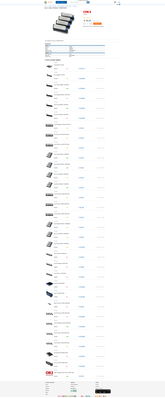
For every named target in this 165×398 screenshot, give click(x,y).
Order (47, 384)
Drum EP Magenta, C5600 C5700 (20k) (62, 124)
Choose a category (61, 2)
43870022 (56, 227)
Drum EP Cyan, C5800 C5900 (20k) (61, 203)
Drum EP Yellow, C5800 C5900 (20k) (62, 193)
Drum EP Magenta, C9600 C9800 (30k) (62, 323)
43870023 (56, 237)
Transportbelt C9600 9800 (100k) (61, 352)
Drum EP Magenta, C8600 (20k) (61, 263)
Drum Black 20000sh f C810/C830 (61, 114)
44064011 (55, 108)
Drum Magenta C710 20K (59, 74)
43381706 (56, 128)
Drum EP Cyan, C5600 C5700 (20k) (61, 134)
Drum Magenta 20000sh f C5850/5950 (62, 223)
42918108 (56, 346)
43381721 (56, 197)
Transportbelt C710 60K (59, 64)
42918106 (56, 326)
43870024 (56, 247)
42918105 (56, 316)
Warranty (47, 390)
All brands (72, 386)
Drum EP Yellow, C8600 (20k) (60, 253)
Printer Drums (68, 6)
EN (119, 4)
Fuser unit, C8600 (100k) (59, 293)
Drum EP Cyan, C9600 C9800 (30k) (61, 332)
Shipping (47, 388)
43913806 (56, 78)
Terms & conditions (99, 388)
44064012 (56, 118)
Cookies (97, 386)
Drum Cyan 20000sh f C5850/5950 (61, 233)
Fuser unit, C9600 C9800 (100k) (60, 362)
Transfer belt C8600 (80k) (59, 283)
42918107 (56, 336)
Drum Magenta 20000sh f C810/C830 (62, 94)
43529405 (56, 296)
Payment (47, 386)
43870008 (56, 187)
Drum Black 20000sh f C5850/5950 (61, 243)
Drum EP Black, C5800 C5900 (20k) (61, 213)
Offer (47, 394)
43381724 (56, 217)
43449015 (56, 277)
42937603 (56, 376)
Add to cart (97, 23)
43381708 (56, 148)
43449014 (56, 267)
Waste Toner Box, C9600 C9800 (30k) (62, 303)
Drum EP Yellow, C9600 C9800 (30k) (62, 313)
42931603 (56, 356)
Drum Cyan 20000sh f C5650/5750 (61, 174)
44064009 (56, 88)
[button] (81, 11)
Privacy (97, 384)
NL (117, 4)
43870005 (56, 157)
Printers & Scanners (52, 6)
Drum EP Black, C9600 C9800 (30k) (61, 342)
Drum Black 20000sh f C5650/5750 (61, 184)
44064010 (56, 98)
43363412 (56, 68)
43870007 (56, 177)
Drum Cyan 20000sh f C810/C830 (61, 104)
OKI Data (75, 6)
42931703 (56, 366)
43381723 (56, 207)
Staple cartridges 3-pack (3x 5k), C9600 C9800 (64, 372)
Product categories (74, 384)
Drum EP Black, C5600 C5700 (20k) (61, 144)
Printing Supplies (61, 6)
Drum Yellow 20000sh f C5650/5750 (61, 154)
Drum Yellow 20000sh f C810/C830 (61, 84)
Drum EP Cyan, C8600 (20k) (60, 273)
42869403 (56, 306)
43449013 (56, 257)
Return (47, 392)
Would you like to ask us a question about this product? (93, 26)
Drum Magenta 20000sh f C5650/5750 (62, 164)
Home (46, 6)
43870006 (56, 167)
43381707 (56, 138)
